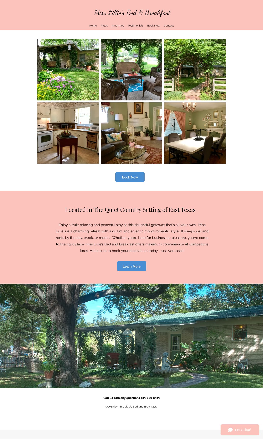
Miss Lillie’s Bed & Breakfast (132, 12)
